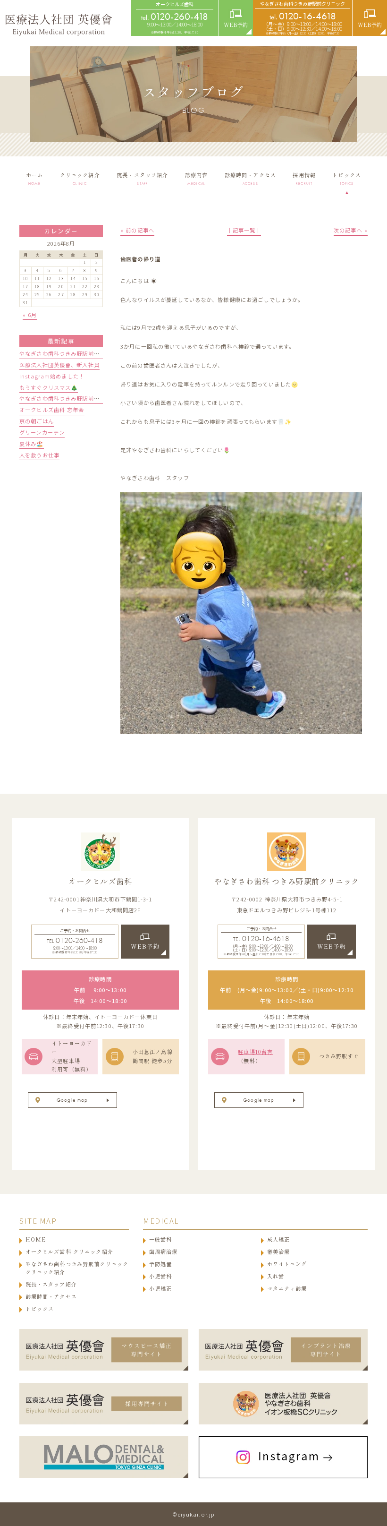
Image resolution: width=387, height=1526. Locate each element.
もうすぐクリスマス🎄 (48, 387)
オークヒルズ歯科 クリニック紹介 (69, 1251)
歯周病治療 (163, 1251)
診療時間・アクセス (51, 1296)
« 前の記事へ (137, 230)
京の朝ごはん (36, 421)
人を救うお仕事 (39, 455)
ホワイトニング (287, 1264)
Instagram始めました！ (51, 376)
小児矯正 (160, 1288)
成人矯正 (278, 1239)
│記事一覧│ (244, 230)
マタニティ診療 (287, 1288)
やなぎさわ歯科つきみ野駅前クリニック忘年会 (79, 398)
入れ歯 (275, 1276)
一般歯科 (160, 1239)
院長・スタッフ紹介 (51, 1284)
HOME (35, 1239)
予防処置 (160, 1264)
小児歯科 (160, 1276)
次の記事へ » (351, 230)
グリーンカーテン (42, 432)
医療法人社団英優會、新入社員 (59, 365)
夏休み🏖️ (31, 443)
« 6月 (30, 314)
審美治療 (278, 1251)
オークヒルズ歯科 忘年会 (51, 409)
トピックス (39, 1309)
